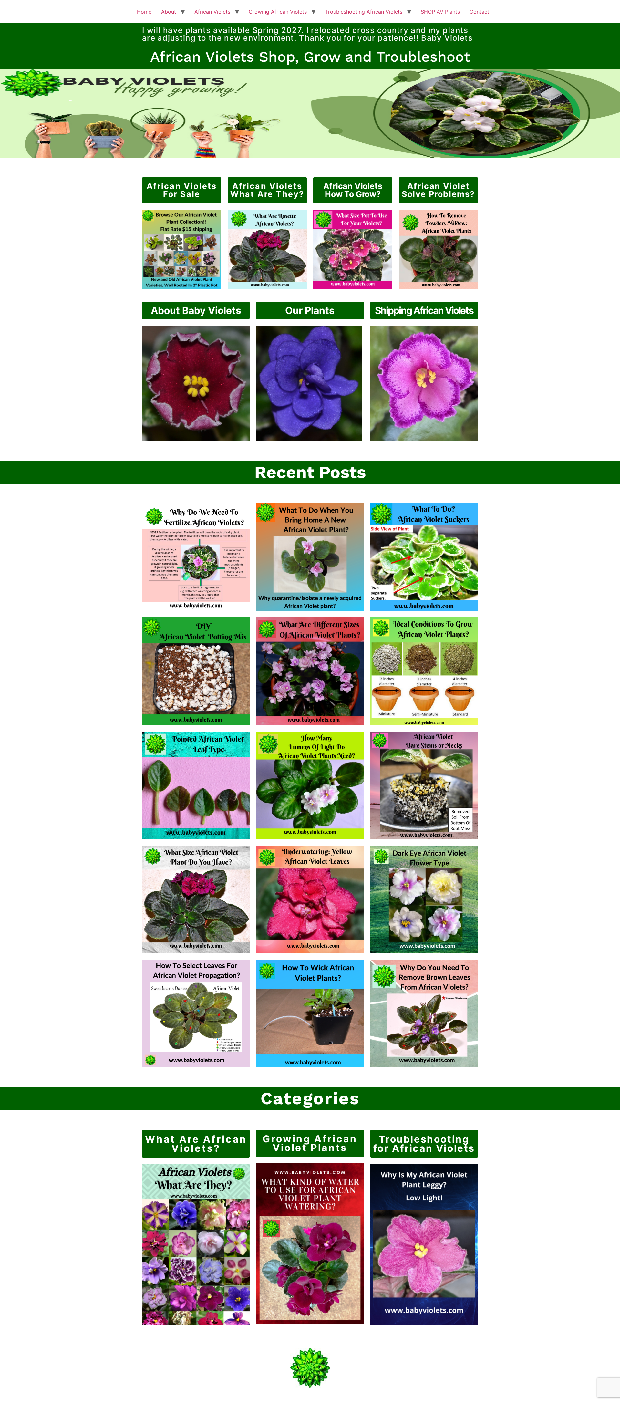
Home (144, 11)
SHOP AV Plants (440, 11)
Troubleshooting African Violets (363, 11)
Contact (479, 11)
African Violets (212, 11)
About (168, 11)
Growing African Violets (278, 11)
